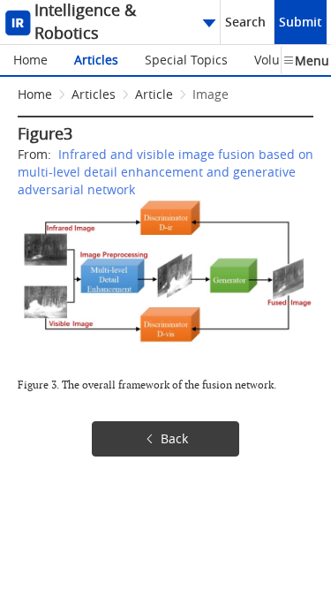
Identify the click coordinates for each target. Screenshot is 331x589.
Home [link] (35, 94)
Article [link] (154, 94)
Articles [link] (93, 94)
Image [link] (210, 94)
